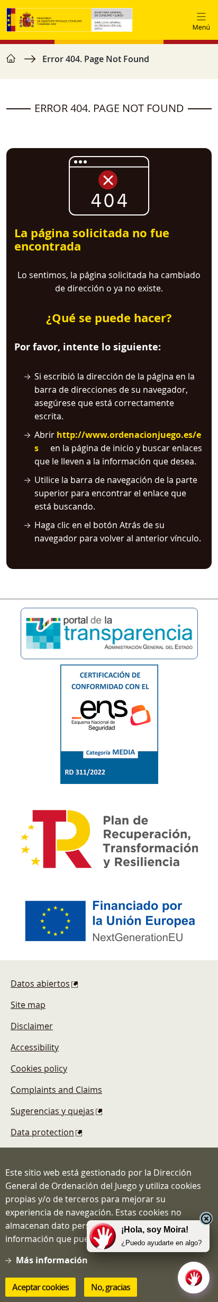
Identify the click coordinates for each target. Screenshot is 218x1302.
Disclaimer (32, 1026)
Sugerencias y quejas (52, 1111)
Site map (28, 1005)
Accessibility (35, 1047)
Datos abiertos (40, 983)
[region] (109, 64)
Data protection (42, 1132)
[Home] (69, 20)
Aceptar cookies (40, 1287)
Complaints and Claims (56, 1090)
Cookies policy (39, 1068)
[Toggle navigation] (201, 20)
